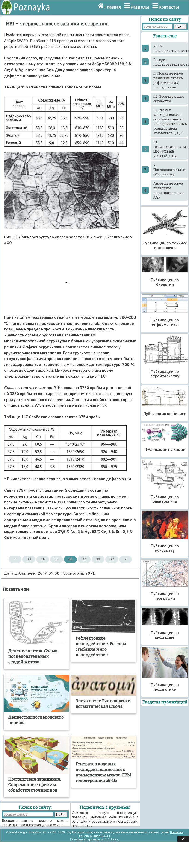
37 (84, 559)
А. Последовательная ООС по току (169, 169)
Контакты (169, 7)
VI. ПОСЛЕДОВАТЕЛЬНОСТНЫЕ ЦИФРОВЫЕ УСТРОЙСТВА (170, 149)
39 (112, 559)
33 (29, 559)
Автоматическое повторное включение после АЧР (168, 190)
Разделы (140, 7)
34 (43, 559)
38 (98, 559)
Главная (112, 7)
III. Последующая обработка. (168, 98)
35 (56, 559)
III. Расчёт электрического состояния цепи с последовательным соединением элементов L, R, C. (170, 121)
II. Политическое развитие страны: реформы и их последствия (168, 80)
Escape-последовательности (170, 62)
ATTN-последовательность (170, 48)
